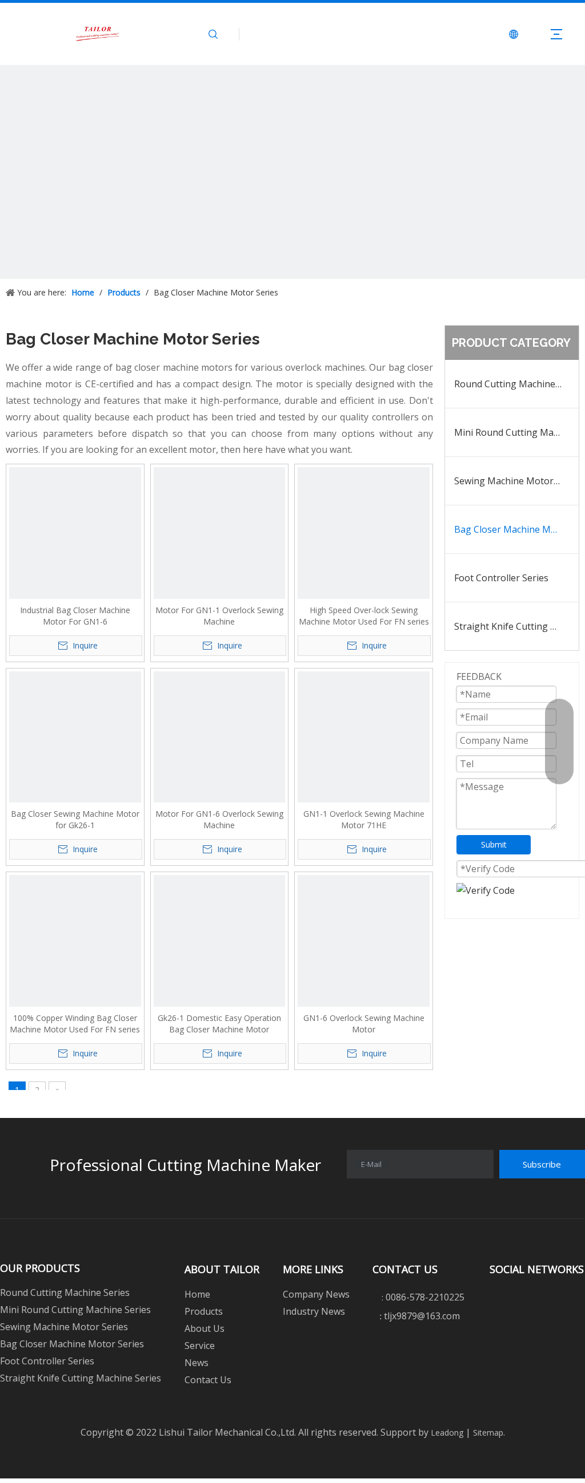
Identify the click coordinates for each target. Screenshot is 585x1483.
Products (204, 1311)
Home (197, 1294)
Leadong (445, 1432)
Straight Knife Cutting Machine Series (516, 626)
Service (200, 1345)
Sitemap (487, 1432)
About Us (205, 1328)
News (197, 1362)
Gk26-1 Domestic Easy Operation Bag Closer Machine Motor (219, 1023)
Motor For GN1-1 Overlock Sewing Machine (219, 616)
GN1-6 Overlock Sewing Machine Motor (363, 1023)
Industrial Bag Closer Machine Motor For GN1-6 (75, 616)
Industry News (314, 1311)
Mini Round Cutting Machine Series (516, 432)
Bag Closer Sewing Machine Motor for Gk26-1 (75, 819)
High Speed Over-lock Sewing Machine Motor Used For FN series (364, 616)
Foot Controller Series (501, 578)
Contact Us (208, 1379)
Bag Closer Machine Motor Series (516, 529)
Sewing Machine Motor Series (516, 481)
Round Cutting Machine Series (516, 384)
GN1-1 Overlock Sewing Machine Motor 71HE (363, 819)
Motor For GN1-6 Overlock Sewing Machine (219, 819)
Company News (316, 1294)
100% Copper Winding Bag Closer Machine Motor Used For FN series (75, 1023)
